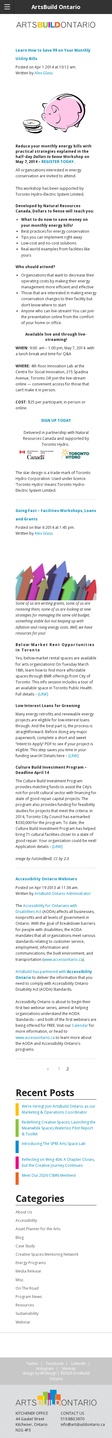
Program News (29, 1296)
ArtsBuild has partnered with (41, 971)
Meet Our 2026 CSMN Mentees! (49, 1175)
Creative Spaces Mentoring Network (47, 1254)
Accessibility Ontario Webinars (46, 879)
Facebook (54, 1363)
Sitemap (69, 1368)
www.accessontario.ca (63, 959)
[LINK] (43, 694)
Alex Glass (44, 73)
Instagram (45, 1368)
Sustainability (27, 1313)
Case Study (25, 1246)
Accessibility (26, 1220)
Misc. (20, 1279)
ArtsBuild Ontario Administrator (63, 893)
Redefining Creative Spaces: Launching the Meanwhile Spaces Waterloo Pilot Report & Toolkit (59, 1128)
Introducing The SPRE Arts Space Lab (54, 1143)
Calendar (80, 1025)
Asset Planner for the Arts (38, 1228)
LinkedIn (78, 1363)
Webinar (23, 1322)
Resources (25, 1305)
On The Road (27, 1288)
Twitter (32, 1363)
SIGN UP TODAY (56, 420)
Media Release (28, 1271)
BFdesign (48, 1373)
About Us (24, 1212)
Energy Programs (31, 1262)
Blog (20, 1237)
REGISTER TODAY (57, 161)
